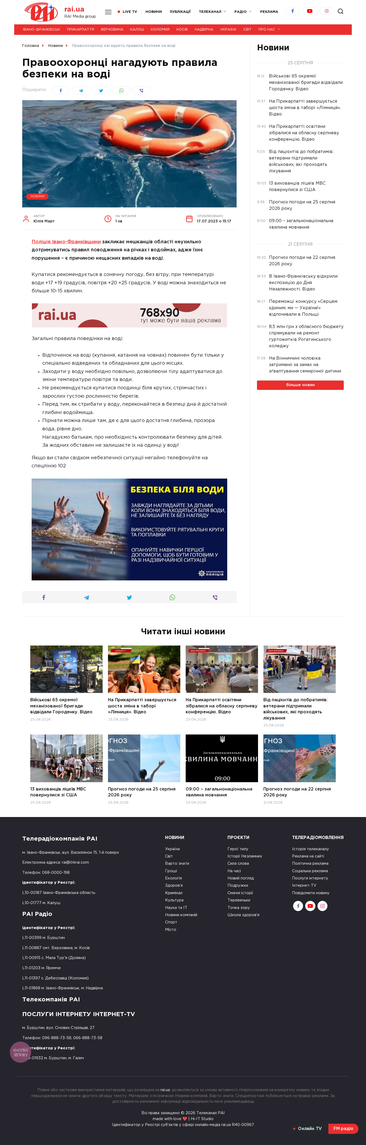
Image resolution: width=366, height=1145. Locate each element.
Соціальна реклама (310, 871)
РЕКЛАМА (269, 11)
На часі (234, 871)
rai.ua (74, 9)
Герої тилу (237, 849)
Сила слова (238, 863)
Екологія (173, 878)
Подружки (237, 885)
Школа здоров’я (243, 915)
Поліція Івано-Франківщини (66, 242)
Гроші (171, 871)
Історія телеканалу (310, 849)
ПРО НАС (267, 29)
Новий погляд (240, 878)
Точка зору (238, 907)
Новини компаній (181, 915)
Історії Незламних (244, 856)
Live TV (130, 11)
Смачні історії (240, 893)
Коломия (160, 29)
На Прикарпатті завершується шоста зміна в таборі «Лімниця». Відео (142, 706)
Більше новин (300, 385)
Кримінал (173, 893)
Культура (174, 900)
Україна (228, 29)
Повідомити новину (311, 893)
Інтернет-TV (304, 885)
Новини (153, 11)
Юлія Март (44, 219)
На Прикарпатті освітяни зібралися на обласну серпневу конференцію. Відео (221, 706)
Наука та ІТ (176, 907)
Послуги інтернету (310, 878)
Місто (170, 929)
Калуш (137, 29)
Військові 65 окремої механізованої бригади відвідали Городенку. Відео (61, 706)
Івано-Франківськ (41, 29)
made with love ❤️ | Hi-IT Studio (183, 1119)
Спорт (171, 922)
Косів (182, 29)
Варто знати (177, 863)
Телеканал (210, 11)
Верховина (112, 29)
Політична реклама (310, 863)
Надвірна (204, 29)
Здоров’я (174, 885)
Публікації (180, 11)
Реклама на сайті (308, 856)
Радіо (240, 11)
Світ (247, 29)
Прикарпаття (80, 29)
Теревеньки (238, 900)
